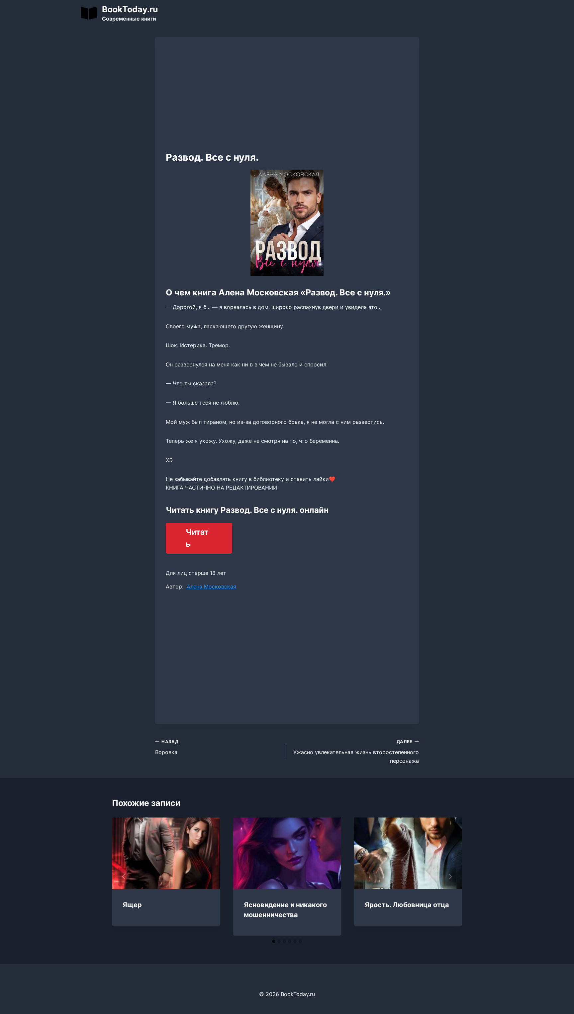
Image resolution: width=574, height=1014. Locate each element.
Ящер (132, 905)
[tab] (273, 941)
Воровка (166, 747)
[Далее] (450, 877)
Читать (197, 538)
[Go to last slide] (124, 877)
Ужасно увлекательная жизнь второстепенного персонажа (356, 751)
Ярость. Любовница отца (407, 905)
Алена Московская (211, 586)
